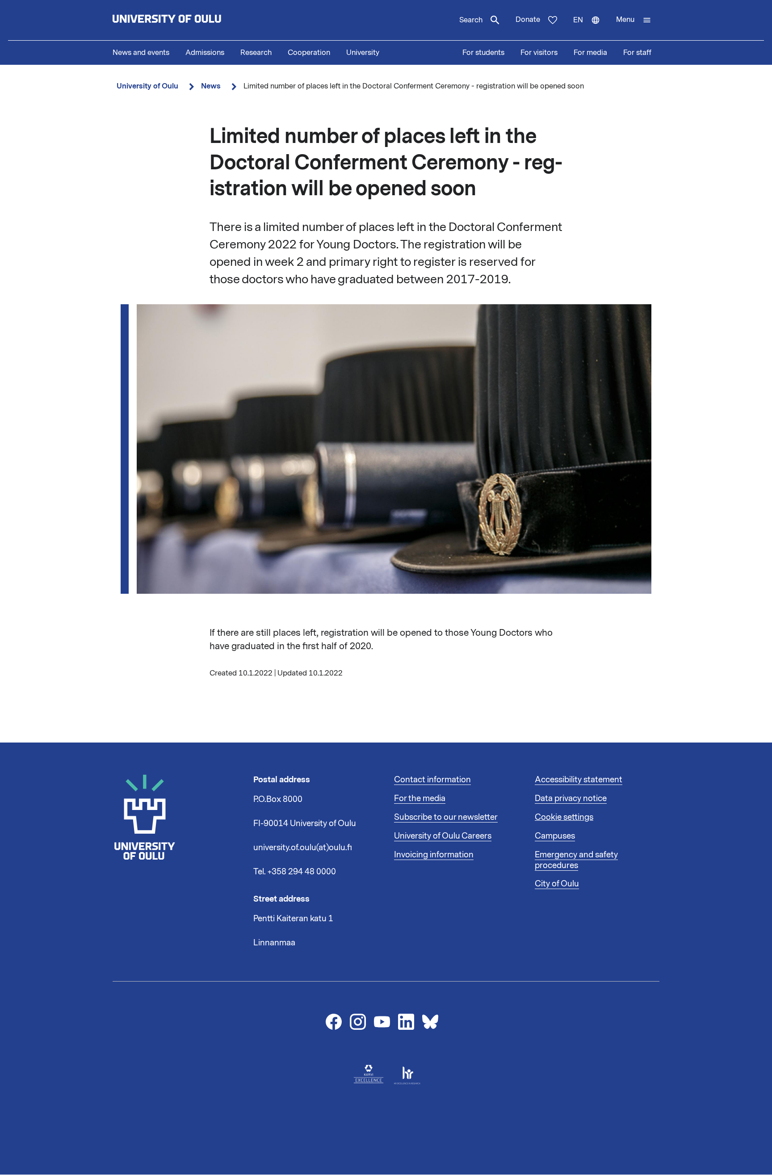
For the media (419, 798)
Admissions (204, 53)
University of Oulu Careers (442, 836)
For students (483, 53)
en (590, 27)
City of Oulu (557, 884)
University (362, 53)
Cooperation (309, 53)
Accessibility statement (578, 779)
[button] (633, 20)
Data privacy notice (571, 798)
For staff (637, 53)
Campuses (555, 836)
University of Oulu (147, 86)
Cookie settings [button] (564, 817)
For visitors (539, 53)
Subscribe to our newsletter (446, 817)
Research (256, 53)
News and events (141, 53)
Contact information (432, 779)
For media (590, 53)
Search (470, 20)
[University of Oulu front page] (188, 20)
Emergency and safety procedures (576, 860)
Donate (528, 20)
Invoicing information (434, 854)
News (211, 86)
